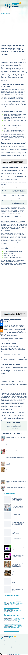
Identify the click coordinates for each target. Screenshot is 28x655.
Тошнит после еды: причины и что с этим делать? (16, 476)
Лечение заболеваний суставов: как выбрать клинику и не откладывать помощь (17, 540)
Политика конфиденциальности (11, 642)
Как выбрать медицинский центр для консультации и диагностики (17, 507)
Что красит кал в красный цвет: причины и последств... (15, 451)
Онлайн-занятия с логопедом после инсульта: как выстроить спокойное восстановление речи (18, 564)
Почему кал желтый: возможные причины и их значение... (16, 463)
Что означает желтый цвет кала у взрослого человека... (15, 438)
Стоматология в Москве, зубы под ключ (18, 548)
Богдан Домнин (5, 59)
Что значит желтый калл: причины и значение (15, 457)
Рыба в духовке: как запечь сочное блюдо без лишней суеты (17, 573)
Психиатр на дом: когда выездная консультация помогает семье (17, 532)
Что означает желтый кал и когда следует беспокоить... (15, 445)
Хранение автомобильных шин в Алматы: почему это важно (17, 589)
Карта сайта (14, 651)
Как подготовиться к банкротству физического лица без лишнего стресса (17, 516)
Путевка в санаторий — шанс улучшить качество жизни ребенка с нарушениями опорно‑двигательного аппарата (18, 499)
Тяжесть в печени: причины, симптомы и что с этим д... (15, 488)
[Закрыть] (1, 654)
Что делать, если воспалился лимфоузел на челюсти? (12, 611)
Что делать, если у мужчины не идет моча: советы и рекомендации (14, 599)
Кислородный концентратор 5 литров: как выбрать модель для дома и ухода (18, 556)
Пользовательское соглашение (21, 641)
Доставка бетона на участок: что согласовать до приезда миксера (18, 581)
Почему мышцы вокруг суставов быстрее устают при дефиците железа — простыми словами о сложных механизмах (13, 604)
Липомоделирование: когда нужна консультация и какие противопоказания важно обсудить (18, 524)
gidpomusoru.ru (18, 654)
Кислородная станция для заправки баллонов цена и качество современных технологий (13, 608)
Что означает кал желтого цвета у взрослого (15, 469)
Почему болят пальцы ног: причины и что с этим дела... (16, 482)
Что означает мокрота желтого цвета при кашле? (12, 602)
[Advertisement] (14, 29)
